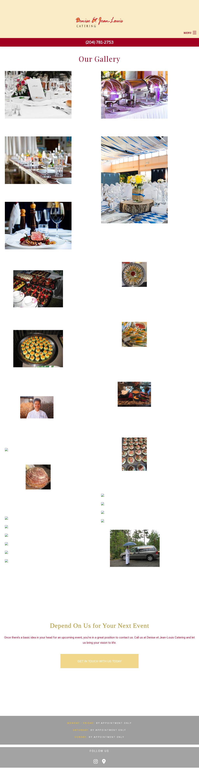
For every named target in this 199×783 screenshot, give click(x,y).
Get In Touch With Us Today (100, 661)
